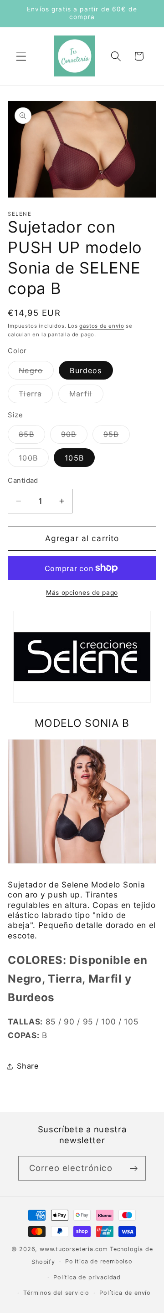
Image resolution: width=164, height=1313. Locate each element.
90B (74, 436)
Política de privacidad (87, 1277)
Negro (36, 372)
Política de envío (125, 1292)
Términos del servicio (56, 1292)
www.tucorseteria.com (74, 1249)
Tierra (36, 396)
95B (116, 436)
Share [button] (27, 1065)
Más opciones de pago (82, 592)
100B (34, 460)
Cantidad (23, 481)
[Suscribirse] (133, 1168)
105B (74, 457)
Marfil (86, 396)
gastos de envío (101, 326)
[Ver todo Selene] (82, 701)
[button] (21, 56)
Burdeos (86, 370)
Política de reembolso (99, 1261)
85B (32, 436)
